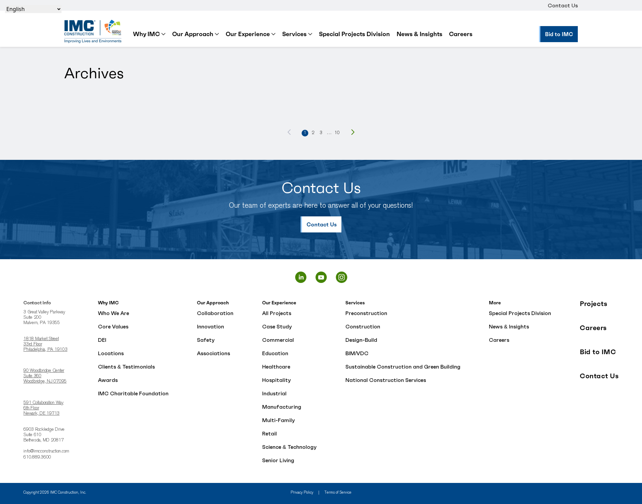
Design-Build (361, 339)
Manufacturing (281, 406)
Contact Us (563, 5)
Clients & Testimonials (126, 366)
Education (275, 353)
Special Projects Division (354, 34)
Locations (111, 353)
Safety (206, 339)
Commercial (278, 339)
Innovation (210, 326)
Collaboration (215, 313)
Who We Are (113, 313)
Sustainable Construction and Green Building (402, 366)
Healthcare (276, 366)
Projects (593, 303)
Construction (362, 326)
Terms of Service (337, 493)
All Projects (276, 313)
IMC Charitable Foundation (133, 393)
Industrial (274, 393)
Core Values (113, 326)
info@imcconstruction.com (46, 451)
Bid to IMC (598, 352)
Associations (213, 353)
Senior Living (278, 460)
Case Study (277, 326)
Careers (460, 34)
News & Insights (419, 34)
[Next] (352, 132)
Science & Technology (289, 446)
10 (337, 133)
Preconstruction (366, 313)
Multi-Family (278, 420)
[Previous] (289, 132)
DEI (102, 339)
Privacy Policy (302, 493)
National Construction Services (385, 380)
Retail (269, 433)
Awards (108, 380)
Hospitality (276, 380)
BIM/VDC (356, 353)
